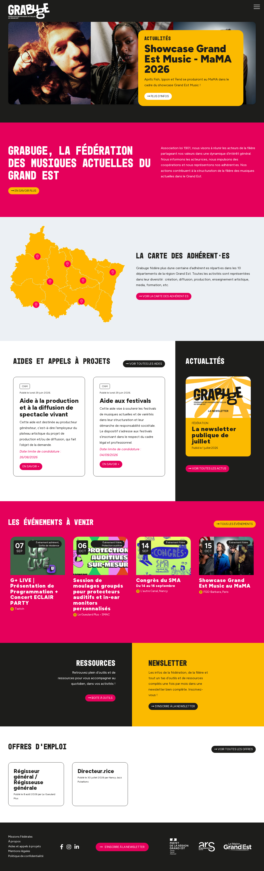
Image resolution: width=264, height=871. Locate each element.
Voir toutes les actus (208, 468)
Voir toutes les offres (235, 749)
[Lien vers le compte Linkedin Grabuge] (76, 847)
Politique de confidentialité (25, 856)
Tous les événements (236, 524)
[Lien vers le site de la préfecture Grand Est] (179, 847)
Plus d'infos (159, 96)
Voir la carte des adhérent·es (165, 296)
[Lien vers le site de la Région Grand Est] (238, 847)
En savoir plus (25, 190)
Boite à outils (102, 698)
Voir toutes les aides (145, 363)
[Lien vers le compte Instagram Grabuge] (69, 847)
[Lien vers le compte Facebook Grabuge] (62, 847)
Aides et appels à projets (24, 846)
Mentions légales (19, 851)
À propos (14, 841)
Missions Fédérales (20, 836)
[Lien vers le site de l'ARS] (206, 846)
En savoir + (30, 466)
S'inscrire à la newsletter (174, 706)
